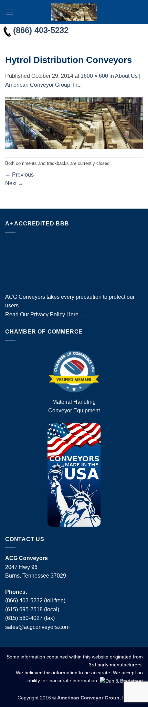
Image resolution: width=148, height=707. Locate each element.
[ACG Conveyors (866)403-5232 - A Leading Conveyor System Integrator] (74, 12)
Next (14, 183)
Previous (19, 175)
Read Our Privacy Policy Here (41, 314)
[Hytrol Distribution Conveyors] (74, 123)
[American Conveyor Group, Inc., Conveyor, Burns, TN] (74, 261)
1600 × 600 (94, 76)
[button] (9, 11)
